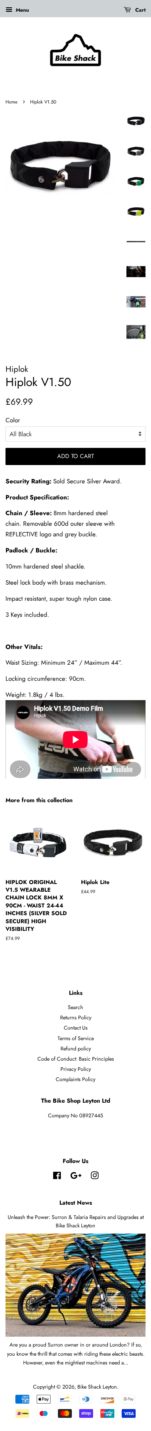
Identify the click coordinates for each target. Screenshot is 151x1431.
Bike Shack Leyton (97, 1386)
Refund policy (75, 1048)
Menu (21, 10)
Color (12, 420)
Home (11, 101)
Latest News (75, 1202)
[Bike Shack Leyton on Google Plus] (75, 1177)
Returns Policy (75, 1017)
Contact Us (76, 1027)
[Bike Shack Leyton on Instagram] (95, 1177)
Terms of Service (76, 1038)
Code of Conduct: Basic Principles (75, 1058)
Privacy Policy (75, 1069)
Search (75, 1007)
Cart (140, 10)
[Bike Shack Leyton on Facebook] (57, 1177)
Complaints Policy (75, 1079)
